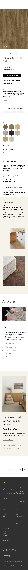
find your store (7, 83)
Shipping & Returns (20, 516)
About (4, 531)
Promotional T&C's (7, 544)
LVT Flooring (8, 53)
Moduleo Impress (15, 53)
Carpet (4, 512)
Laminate (5, 514)
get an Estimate (16, 80)
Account (18, 523)
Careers (4, 533)
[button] (21, 45)
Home (4, 53)
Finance (17, 518)
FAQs (17, 514)
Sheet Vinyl (5, 521)
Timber (4, 516)
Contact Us (18, 512)
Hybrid (4, 520)
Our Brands (5, 535)
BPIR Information (7, 538)
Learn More (6, 221)
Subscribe (22, 501)
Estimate (18, 521)
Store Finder (18, 520)
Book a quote (6, 80)
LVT (4, 518)
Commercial (6, 537)
